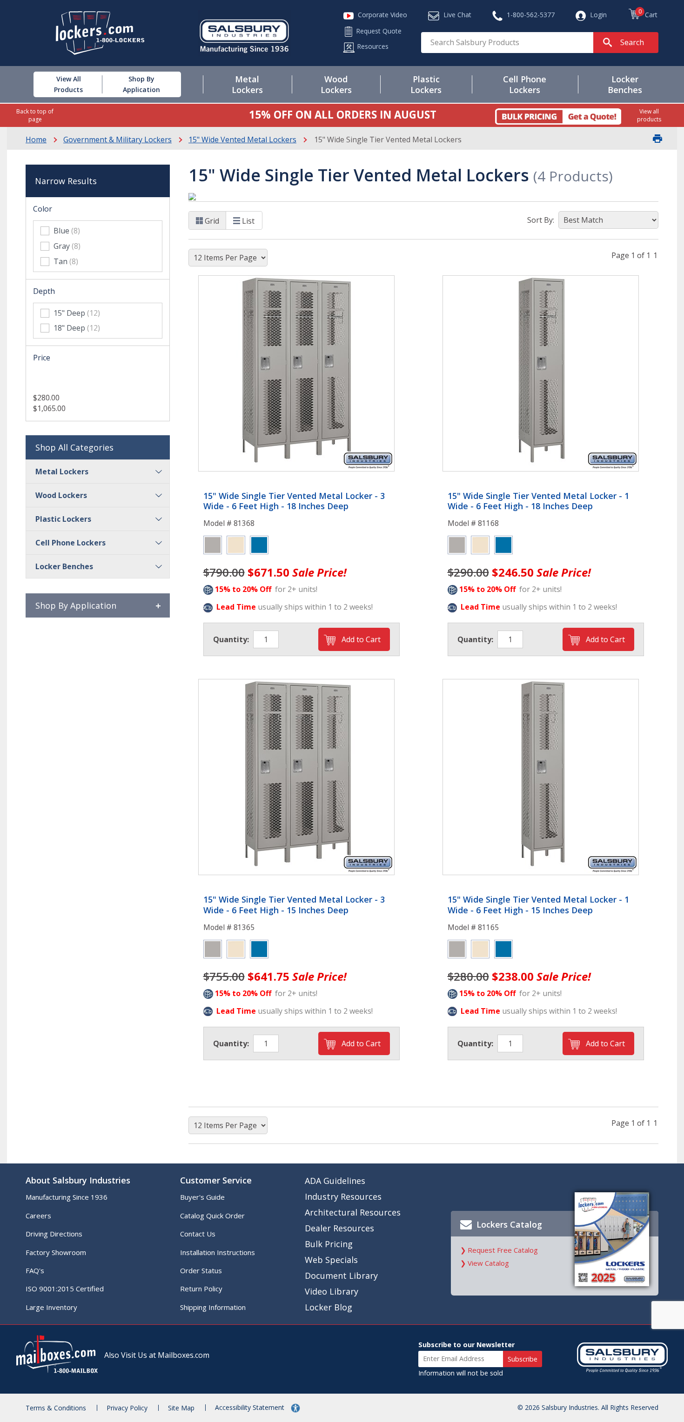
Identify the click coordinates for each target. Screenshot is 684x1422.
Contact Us (197, 1233)
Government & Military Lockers (117, 139)
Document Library (341, 1275)
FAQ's (35, 1270)
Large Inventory (51, 1307)
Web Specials (331, 1259)
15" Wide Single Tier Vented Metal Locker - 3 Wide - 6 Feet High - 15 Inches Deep (294, 904)
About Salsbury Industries (78, 1180)
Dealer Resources (339, 1228)
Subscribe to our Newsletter (466, 1344)
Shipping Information (213, 1307)
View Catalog (488, 1263)
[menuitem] (57, 84)
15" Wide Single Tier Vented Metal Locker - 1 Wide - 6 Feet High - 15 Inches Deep (538, 904)
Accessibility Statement (250, 1407)
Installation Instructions (217, 1252)
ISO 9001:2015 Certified (65, 1288)
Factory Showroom (56, 1252)
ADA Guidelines (335, 1180)
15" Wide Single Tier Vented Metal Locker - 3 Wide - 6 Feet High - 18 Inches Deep (294, 501)
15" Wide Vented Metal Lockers (242, 139)
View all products (649, 115)
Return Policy (201, 1288)
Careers (38, 1215)
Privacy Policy (127, 1407)
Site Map (181, 1407)
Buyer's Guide (202, 1197)
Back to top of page (35, 115)
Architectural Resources (353, 1212)
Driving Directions (54, 1233)
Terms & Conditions (56, 1407)
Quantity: (231, 639)
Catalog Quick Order (212, 1215)
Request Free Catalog (503, 1250)
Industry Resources (343, 1196)
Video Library (331, 1291)
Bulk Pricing (329, 1243)
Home (36, 139)
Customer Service (216, 1180)
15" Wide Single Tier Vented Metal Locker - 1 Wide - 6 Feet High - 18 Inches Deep (538, 501)
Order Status (201, 1270)
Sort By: (540, 220)
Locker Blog (328, 1307)
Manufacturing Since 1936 (66, 1197)
